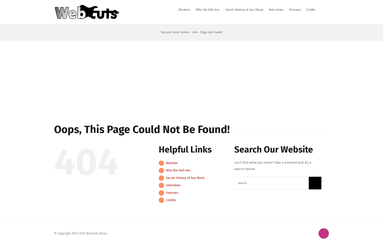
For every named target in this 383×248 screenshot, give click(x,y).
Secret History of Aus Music (185, 178)
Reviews (172, 163)
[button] (322, 9)
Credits (171, 200)
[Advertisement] (191, 74)
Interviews (173, 185)
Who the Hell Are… (179, 170)
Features (172, 193)
